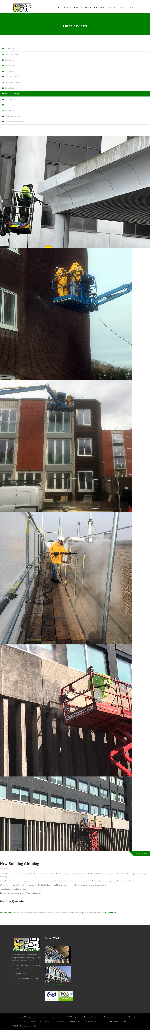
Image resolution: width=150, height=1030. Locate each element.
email (73, 912)
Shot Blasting (71, 1017)
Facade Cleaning (10, 65)
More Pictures (141, 854)
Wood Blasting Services (13, 105)
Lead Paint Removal (12, 54)
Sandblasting (9, 49)
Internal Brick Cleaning (13, 82)
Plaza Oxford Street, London (55, 984)
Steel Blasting (9, 60)
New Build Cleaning (12, 94)
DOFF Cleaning (45, 1021)
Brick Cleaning (10, 71)
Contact (123, 7)
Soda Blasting (25, 1017)
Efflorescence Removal (13, 116)
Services (78, 7)
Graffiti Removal (10, 99)
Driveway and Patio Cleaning (15, 122)
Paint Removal (10, 110)
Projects (112, 7)
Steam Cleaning (129, 1017)
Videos (133, 7)
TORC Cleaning (60, 1021)
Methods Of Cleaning (95, 7)
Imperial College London (53, 964)
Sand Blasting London (89, 1017)
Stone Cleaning (10, 88)
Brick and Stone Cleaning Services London (86, 1021)
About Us (66, 7)
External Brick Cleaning (13, 77)
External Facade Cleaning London (119, 1021)
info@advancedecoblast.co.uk (27, 978)
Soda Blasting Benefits (110, 1017)
